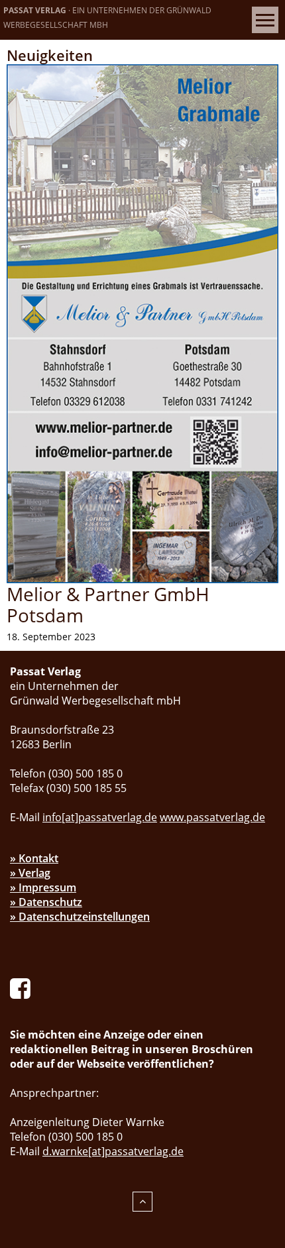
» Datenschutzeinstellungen (80, 916)
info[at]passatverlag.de (99, 817)
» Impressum (43, 887)
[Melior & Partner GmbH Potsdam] (142, 322)
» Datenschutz (46, 902)
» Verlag (30, 873)
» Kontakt (34, 858)
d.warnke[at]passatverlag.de (113, 1151)
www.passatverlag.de (212, 817)
